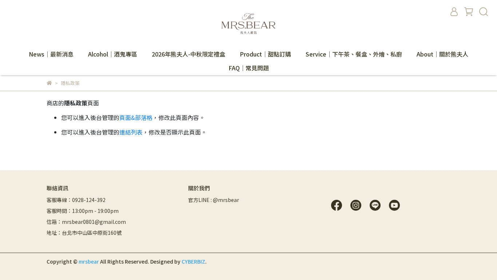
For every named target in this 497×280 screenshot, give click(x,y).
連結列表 (131, 132)
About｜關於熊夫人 (442, 54)
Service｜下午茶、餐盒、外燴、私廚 (354, 54)
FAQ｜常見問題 (248, 68)
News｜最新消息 (51, 54)
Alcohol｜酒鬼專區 (112, 54)
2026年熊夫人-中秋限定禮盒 (188, 54)
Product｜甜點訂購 (265, 54)
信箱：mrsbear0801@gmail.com (86, 221)
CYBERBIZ (193, 261)
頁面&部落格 (135, 117)
